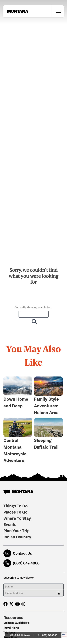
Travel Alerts (11, 627)
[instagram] (23, 604)
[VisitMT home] (15, 11)
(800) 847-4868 (26, 563)
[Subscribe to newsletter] (58, 593)
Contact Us (22, 553)
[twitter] (11, 604)
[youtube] (17, 604)
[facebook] (5, 604)
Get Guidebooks (22, 635)
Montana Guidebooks (16, 622)
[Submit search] (33, 321)
